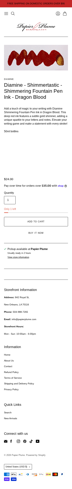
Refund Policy (11, 372)
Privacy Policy (11, 389)
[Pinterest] (24, 442)
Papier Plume (18, 455)
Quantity (9, 192)
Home (7, 354)
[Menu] (6, 13)
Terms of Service (13, 378)
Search (8, 412)
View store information (18, 257)
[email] (5, 442)
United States (16, 466)
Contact (8, 366)
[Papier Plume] (36, 26)
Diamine (9, 79)
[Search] (13, 13)
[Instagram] (18, 442)
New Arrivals (10, 418)
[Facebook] (11, 442)
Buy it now (36, 233)
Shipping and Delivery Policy (19, 383)
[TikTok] (31, 442)
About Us (9, 360)
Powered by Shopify (36, 455)
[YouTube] (37, 442)
